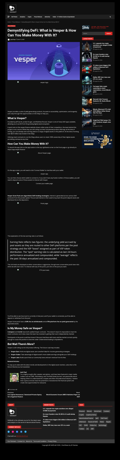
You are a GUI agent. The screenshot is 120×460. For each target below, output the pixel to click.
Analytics (22, 16)
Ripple (108, 422)
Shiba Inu (93, 425)
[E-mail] (11, 388)
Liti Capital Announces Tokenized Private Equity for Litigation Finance (25, 395)
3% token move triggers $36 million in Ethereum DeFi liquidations (87, 68)
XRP (92, 429)
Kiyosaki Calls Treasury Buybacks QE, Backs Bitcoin (87, 101)
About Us (29, 441)
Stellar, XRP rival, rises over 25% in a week (87, 79)
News (102, 422)
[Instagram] (13, 432)
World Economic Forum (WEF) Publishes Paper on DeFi (63, 395)
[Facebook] (17, 432)
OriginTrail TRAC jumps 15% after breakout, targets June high (87, 123)
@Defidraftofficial (22, 436)
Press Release (38, 16)
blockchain (97, 411)
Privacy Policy (52, 441)
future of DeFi (93, 422)
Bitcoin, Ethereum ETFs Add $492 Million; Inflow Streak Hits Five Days (87, 112)
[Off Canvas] (9, 16)
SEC (80, 425)
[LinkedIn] (21, 432)
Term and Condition (39, 441)
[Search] (110, 17)
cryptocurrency (91, 415)
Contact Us (21, 441)
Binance (82, 411)
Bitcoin (89, 411)
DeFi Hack (104, 418)
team (67, 127)
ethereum (82, 422)
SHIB (85, 425)
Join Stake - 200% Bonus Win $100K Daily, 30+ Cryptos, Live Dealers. (100, 27)
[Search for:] (93, 33)
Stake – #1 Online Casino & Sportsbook (63, 16)
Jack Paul (13, 39)
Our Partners (12, 441)
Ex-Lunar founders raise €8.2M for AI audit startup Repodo (87, 57)
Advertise (47, 16)
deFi (97, 418)
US (87, 429)
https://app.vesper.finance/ (16, 149)
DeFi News (14, 16)
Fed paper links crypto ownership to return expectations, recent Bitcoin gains (87, 90)
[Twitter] (9, 432)
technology (102, 425)
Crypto (29, 16)
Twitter (81, 429)
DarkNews (65, 445)
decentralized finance (86, 418)
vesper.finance (25, 127)
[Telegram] (25, 432)
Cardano (106, 411)
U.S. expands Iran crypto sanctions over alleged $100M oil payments (87, 46)
